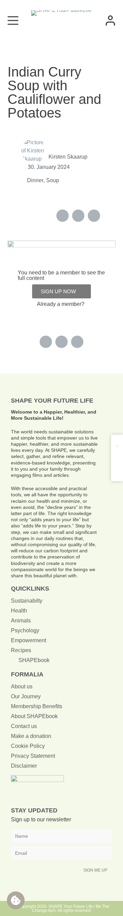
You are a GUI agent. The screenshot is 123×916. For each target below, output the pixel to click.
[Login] (110, 20)
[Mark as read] (117, 456)
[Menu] (13, 20)
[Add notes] (117, 469)
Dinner (35, 180)
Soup (52, 180)
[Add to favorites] (117, 443)
